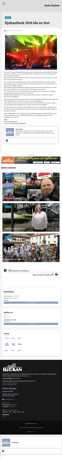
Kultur (8, 17)
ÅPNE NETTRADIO (31, 323)
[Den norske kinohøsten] (31, 187)
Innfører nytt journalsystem (15, 229)
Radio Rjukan (52, 5)
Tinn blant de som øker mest (15, 259)
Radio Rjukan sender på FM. (11, 410)
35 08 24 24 (14, 404)
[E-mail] (7, 141)
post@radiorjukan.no (9, 399)
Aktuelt (8, 176)
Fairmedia (33, 431)
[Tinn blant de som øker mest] (31, 247)
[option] (31, 52)
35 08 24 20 (6, 403)
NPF (35, 381)
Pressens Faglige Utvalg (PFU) (10, 382)
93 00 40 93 (12, 406)
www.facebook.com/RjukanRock (17, 123)
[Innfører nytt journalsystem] (31, 217)
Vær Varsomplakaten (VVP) (9, 384)
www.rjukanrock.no (12, 121)
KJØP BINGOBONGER (31, 302)
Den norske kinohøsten (13, 198)
